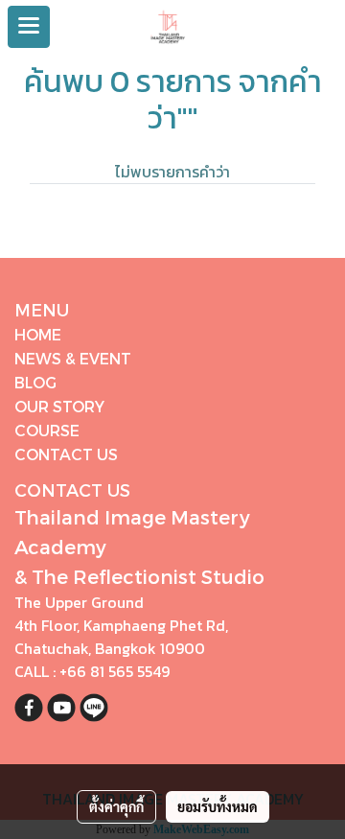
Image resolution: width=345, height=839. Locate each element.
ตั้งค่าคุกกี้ (116, 806)
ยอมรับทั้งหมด (217, 806)
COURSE (47, 430)
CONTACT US (66, 454)
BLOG (35, 382)
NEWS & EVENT (72, 358)
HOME (37, 334)
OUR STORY (59, 406)
